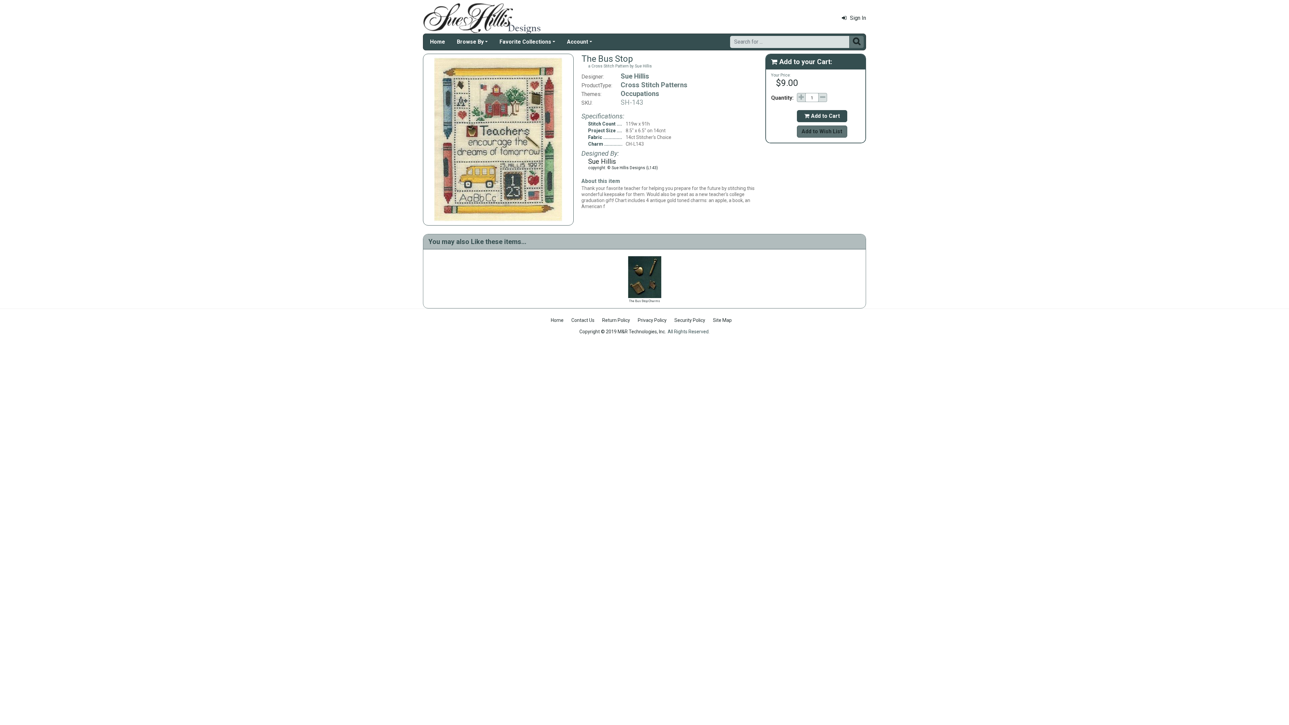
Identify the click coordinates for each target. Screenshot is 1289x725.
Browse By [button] (470, 42)
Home (437, 42)
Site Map (722, 320)
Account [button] (577, 42)
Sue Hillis (635, 76)
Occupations (640, 94)
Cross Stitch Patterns (654, 85)
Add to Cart (822, 116)
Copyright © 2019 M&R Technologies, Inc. (622, 331)
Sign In (858, 18)
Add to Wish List (822, 131)
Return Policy (616, 320)
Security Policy (689, 320)
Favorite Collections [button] (525, 42)
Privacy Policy (652, 320)
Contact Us (582, 320)
